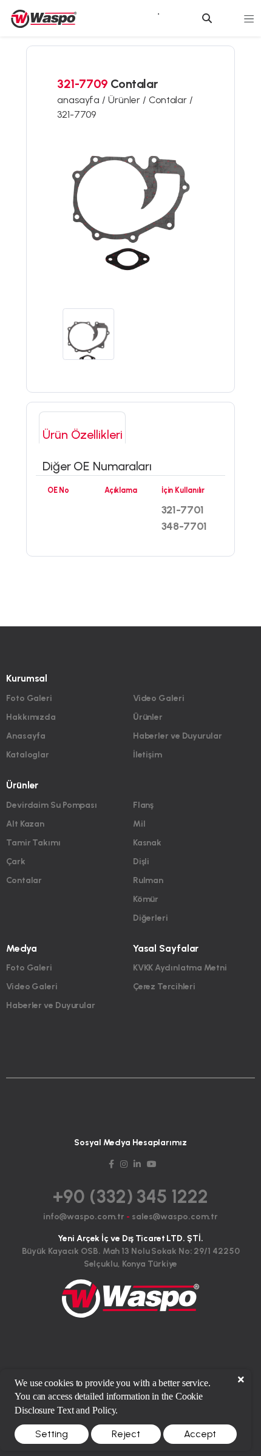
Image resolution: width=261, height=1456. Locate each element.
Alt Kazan (25, 824)
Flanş (143, 805)
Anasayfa (26, 736)
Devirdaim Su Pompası (51, 805)
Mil (139, 824)
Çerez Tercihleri (164, 986)
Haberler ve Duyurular (177, 736)
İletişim (147, 755)
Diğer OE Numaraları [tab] (97, 466)
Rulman (148, 880)
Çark (15, 861)
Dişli (141, 861)
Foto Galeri (29, 698)
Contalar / (171, 100)
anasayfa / (82, 100)
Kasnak (147, 843)
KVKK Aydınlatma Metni (180, 968)
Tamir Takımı (33, 843)
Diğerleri (150, 918)
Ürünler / (128, 100)
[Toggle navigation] (249, 18)
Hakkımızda (31, 717)
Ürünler (148, 717)
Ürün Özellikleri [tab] (82, 434)
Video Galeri (159, 698)
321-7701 (182, 509)
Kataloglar (27, 755)
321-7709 (76, 114)
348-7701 (184, 526)
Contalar (24, 880)
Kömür (146, 899)
